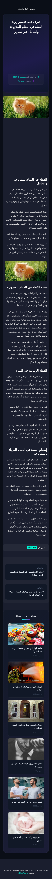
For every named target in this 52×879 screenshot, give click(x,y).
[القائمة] (49, 3)
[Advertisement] (26, 54)
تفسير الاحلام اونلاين (26, 9)
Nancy (21, 81)
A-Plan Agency (23, 873)
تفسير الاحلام (32, 547)
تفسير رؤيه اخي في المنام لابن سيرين (26, 802)
